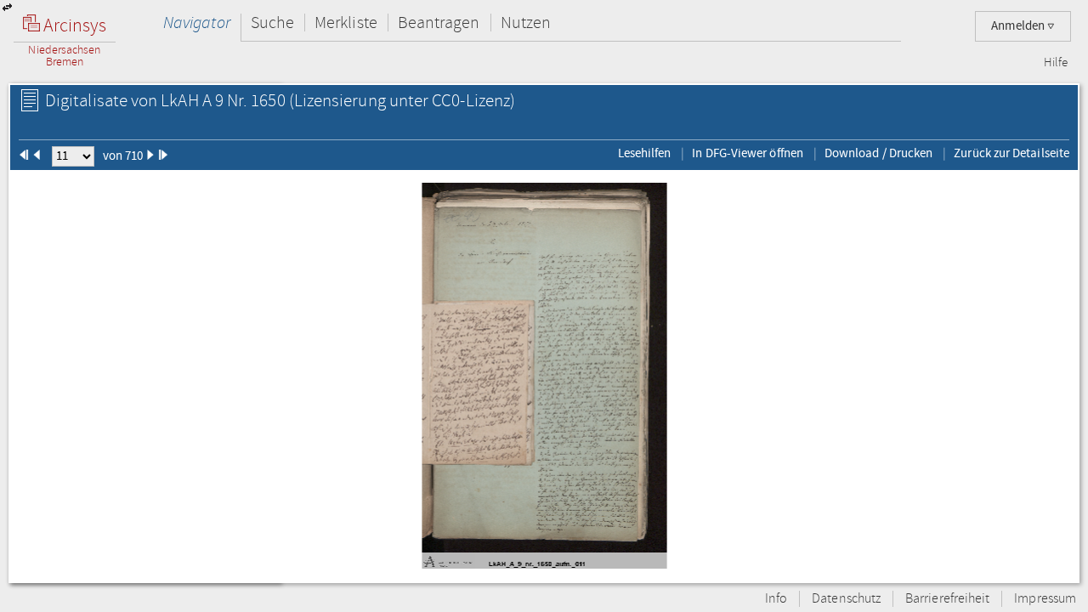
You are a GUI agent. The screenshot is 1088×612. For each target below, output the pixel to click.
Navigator (196, 22)
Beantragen (439, 22)
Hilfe (1056, 63)
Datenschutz (846, 599)
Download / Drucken (878, 153)
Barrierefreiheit (947, 599)
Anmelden (1019, 26)
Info (776, 599)
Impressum (1045, 599)
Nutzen (526, 22)
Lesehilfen (645, 153)
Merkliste (345, 22)
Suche (272, 22)
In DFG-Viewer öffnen (747, 153)
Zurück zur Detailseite (1011, 153)
